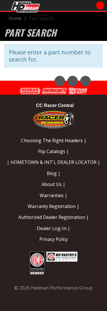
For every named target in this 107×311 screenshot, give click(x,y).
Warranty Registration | (53, 206)
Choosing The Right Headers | (53, 140)
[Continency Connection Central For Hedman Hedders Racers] (53, 118)
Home (15, 18)
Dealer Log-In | (53, 228)
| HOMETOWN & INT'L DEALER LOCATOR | (53, 162)
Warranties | (53, 195)
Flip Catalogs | (53, 151)
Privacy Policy (53, 239)
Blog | (53, 173)
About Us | (53, 184)
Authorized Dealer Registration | (53, 217)
